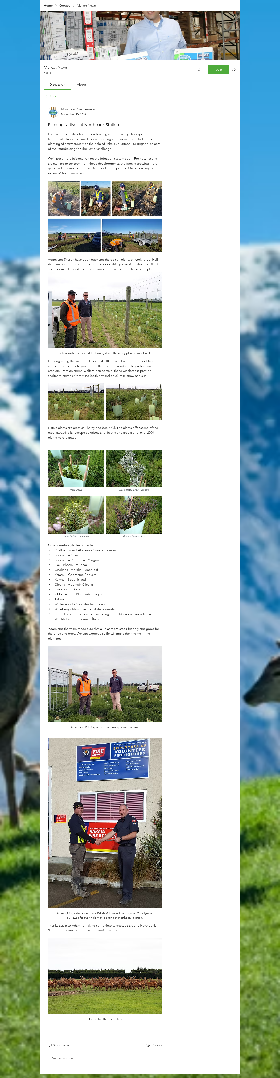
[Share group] (233, 69)
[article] (105, 586)
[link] (57, 84)
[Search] (199, 69)
